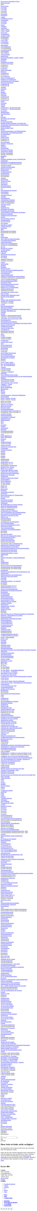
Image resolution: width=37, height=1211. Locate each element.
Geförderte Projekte (6, 414)
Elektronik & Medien (6, 307)
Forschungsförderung (6, 815)
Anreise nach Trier (6, 445)
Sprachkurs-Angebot (6, 225)
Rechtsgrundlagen (5, 126)
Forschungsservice (6, 320)
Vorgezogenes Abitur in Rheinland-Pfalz (12, 543)
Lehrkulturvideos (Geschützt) (9, 1118)
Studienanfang (5, 562)
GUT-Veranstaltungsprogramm (9, 882)
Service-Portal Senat (6, 345)
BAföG (3, 129)
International (4, 950)
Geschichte (4, 21)
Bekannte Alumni (5, 407)
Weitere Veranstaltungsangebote (9, 886)
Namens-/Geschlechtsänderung (9, 589)
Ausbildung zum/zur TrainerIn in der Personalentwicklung (16, 757)
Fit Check (3, 665)
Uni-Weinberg (4, 42)
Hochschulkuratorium (6, 354)
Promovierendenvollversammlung (10, 903)
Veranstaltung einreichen (7, 492)
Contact (3, 1179)
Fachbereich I (4, 65)
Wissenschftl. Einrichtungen (8, 254)
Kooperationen (5, 906)
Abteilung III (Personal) (7, 289)
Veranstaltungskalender (7, 431)
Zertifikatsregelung (6, 1120)
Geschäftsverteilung (6, 50)
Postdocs (3, 929)
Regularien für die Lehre (7, 711)
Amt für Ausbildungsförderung (9, 279)
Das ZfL (3, 246)
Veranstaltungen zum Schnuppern (10, 521)
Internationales (5, 148)
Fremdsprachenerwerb (7, 625)
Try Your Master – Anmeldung (9, 671)
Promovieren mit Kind (7, 892)
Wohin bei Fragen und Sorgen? (9, 576)
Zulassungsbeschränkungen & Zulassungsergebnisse (15, 548)
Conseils (3, 804)
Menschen (3, 429)
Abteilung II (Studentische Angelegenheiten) (13, 276)
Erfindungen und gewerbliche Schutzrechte (12, 859)
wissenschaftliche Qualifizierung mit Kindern (13, 212)
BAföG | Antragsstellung (7, 637)
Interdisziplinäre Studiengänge (9, 465)
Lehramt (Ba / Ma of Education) (9, 471)
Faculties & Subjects (9, 1184)
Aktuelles (3, 87)
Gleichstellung (5, 192)
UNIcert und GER (6, 226)
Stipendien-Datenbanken (7, 653)
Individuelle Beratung (6, 703)
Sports (6, 1190)
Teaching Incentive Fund (7, 725)
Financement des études (7, 803)
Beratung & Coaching (7, 248)
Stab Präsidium (5, 51)
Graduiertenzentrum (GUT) (8, 875)
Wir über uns (4, 182)
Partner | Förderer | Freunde (8, 398)
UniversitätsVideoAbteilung (8, 240)
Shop (5, 1192)
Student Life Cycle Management (9, 287)
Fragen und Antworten (7, 1101)
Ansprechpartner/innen (7, 275)
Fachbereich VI (5, 139)
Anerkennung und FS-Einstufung (10, 81)
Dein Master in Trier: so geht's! (9, 673)
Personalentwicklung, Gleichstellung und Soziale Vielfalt (16, 323)
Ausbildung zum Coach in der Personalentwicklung (15, 756)
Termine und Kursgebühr (7, 1042)
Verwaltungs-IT (5, 329)
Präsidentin (4, 59)
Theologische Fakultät (7, 151)
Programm (3, 490)
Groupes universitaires (7, 790)
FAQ (2, 559)
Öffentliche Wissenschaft (7, 771)
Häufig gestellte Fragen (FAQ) (9, 1048)
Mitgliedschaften (5, 420)
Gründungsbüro (5, 173)
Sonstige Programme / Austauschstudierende (13, 557)
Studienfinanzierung (6, 631)
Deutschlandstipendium (7, 409)
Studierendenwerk (6, 418)
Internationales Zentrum (7, 1090)
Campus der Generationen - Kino (10, 770)
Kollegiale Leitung (6, 900)
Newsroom (4, 862)
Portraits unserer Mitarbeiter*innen (10, 295)
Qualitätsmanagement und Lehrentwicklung (12, 737)
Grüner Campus (5, 29)
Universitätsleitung (6, 46)
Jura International (5, 114)
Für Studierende (5, 1081)
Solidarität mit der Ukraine (8, 959)
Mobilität (3, 784)
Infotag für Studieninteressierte (9, 506)
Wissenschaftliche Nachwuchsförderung (11, 836)
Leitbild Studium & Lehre (8, 709)
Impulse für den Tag (6, 168)
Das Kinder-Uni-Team (7, 500)
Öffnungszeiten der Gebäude (8, 601)
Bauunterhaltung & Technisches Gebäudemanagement (15, 309)
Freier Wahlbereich (6, 481)
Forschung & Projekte (7, 150)
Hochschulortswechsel (7, 598)
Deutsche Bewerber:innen (8, 540)
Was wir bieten (5, 293)
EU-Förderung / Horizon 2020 (9, 1061)
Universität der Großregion (8, 417)
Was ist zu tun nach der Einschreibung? (11, 565)
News (2, 421)
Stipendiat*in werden (6, 661)
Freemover (4, 995)
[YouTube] (7, 1209)
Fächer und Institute (6, 70)
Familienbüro (4, 161)
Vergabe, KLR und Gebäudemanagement (12, 270)
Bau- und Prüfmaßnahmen (8, 364)
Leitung (3, 262)
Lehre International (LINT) (8, 1104)
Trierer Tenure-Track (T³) (7, 895)
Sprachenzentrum (5, 220)
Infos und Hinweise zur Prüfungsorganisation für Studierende (17, 614)
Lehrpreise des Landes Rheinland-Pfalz (11, 728)
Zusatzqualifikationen (6, 621)
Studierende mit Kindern (7, 209)
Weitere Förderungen (6, 893)
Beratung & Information (7, 915)
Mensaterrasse (4, 389)
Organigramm (4, 20)
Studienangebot (5, 112)
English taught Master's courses (9, 470)
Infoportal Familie (5, 204)
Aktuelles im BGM (6, 165)
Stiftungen (3, 842)
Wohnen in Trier (5, 993)
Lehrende (3, 253)
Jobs (2, 298)
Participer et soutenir (6, 1098)
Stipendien (3, 642)
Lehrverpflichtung (5, 714)
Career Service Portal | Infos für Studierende (13, 681)
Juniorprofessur (5, 939)
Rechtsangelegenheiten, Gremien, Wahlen (12, 57)
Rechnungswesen (5, 268)
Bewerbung (4, 531)
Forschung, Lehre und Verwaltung (10, 1053)
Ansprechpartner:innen (7, 1007)
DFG (2, 837)
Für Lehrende (4, 1082)
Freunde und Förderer (7, 501)
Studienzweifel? (5, 607)
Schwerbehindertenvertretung (9, 190)
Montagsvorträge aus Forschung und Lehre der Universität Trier (18, 775)
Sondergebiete (4, 264)
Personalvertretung (6, 186)
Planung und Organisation (8, 1028)
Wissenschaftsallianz (6, 415)
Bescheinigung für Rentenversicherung (11, 590)
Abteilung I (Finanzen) (7, 259)
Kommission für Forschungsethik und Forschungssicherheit (17, 873)
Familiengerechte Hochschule (9, 215)
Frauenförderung (5, 198)
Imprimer (3, 1103)
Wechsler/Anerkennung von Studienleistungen (13, 131)
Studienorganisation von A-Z (8, 586)
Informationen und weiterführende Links (12, 854)
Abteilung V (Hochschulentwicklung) (11, 315)
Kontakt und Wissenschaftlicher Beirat (11, 1050)
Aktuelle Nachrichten (6, 1087)
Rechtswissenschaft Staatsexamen (10, 473)
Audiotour (3, 26)
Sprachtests (4, 228)
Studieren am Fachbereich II (8, 79)
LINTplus (3, 734)
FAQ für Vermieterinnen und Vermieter (11, 990)
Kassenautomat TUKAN (7, 600)
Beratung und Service (6, 739)
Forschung (3, 95)
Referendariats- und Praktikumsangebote (12, 132)
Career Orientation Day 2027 (9, 686)
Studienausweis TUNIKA (8, 606)
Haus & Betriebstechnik (7, 306)
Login (2, 434)
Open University (5, 776)
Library (6, 1185)
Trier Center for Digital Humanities (10, 239)
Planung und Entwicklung (8, 325)
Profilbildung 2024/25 (7, 18)
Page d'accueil (4, 6)
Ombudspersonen (5, 853)
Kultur (2, 793)
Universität (4, 7)
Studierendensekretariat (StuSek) (9, 284)
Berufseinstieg (4, 690)
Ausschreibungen (5, 273)
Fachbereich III (5, 84)
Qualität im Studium (6, 603)
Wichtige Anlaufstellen (7, 153)
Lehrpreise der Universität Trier (9, 726)
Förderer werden (5, 659)
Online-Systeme (5, 765)
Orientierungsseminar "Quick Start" (10, 964)
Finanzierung (4, 918)
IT (4, 1188)
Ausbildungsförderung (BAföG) (9, 634)
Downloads (4, 1121)
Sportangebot (4, 179)
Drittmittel (3, 267)
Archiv (2, 440)
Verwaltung (4, 256)
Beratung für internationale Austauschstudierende (14, 979)
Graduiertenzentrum (6, 171)
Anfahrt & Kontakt (6, 442)
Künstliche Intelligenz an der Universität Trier (13, 159)
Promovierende (5, 920)
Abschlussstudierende (6, 961)
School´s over (4, 517)
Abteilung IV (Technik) (7, 301)
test (1, 1125)
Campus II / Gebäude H (7, 371)
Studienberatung (5, 1000)
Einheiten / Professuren (7, 143)
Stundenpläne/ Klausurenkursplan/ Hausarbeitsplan (14, 125)
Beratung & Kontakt (6, 968)
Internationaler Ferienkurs (8, 1037)
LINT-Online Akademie (7, 1107)
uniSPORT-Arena (5, 386)
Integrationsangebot (6, 1001)
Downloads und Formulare (8, 118)
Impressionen (4, 45)
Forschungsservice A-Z (7, 848)
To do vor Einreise (6, 1031)
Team (2, 907)
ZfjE (2, 115)
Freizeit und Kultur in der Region (10, 1046)
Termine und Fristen (6, 1003)
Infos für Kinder (5, 496)
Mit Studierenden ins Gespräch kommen (12, 504)
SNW (2, 334)
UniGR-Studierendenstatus (8, 1079)
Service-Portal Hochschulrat (8, 353)
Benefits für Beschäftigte (7, 296)
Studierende (4, 251)
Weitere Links (4, 1086)
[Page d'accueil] (5, 3)
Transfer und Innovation (7, 328)
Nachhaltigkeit (5, 37)
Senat (2, 343)
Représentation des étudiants (8, 231)
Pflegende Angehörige (7, 214)
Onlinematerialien (5, 778)
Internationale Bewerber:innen (9, 550)
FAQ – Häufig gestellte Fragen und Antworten (13, 986)
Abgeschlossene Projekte (7, 379)
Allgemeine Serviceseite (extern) (9, 292)
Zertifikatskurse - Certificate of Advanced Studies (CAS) (16, 753)
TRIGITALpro (5, 732)
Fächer (2, 90)
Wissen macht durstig (6, 526)
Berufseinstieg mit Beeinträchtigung (10, 693)
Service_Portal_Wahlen (7, 362)
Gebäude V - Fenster (6, 384)
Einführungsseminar (6, 975)
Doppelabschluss (5, 593)
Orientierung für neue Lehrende (9, 718)
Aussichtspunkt (5, 34)
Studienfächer (4, 476)
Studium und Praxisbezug (8, 689)
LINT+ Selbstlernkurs (7, 1117)
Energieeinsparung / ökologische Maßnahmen (13, 395)
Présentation (4, 14)
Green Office (4, 40)
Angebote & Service (6, 195)
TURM (3, 336)
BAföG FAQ (4, 639)
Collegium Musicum (6, 798)
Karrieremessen (5, 684)
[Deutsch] (4, 1131)
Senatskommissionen (6, 346)
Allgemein (3, 89)
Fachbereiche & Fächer (7, 62)
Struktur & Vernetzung (7, 896)
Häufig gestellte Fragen (7, 128)
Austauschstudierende (7, 970)
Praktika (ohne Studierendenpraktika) (11, 300)
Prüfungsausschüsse (6, 617)
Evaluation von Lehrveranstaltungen (10, 717)
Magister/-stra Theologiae (8, 475)
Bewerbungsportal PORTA (8, 537)
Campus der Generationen (8, 762)
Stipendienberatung (6, 654)
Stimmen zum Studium (7, 404)
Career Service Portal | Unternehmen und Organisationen (16, 682)
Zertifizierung (4, 704)
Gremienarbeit (4, 340)
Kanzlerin (3, 61)
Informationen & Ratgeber (8, 878)
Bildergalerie (4, 489)
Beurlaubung (4, 592)
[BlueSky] (4, 1209)
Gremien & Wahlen (6, 337)
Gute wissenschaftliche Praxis (9, 850)
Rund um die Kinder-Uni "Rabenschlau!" (12, 495)
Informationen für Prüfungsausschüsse (11, 618)
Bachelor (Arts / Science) (7, 467)
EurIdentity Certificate (7, 1084)
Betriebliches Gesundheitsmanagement (11, 162)
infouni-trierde (4, 1178)
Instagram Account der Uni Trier (9, 515)
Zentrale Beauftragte (6, 242)
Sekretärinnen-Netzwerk (7, 331)
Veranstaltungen (5, 948)
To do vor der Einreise (7, 1004)
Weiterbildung (4, 740)
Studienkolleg (4, 554)
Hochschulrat (4, 348)
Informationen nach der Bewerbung (10, 984)
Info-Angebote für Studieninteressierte (11, 514)
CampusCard (4, 743)
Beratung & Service (6, 806)
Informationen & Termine (8, 357)
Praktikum (3, 628)
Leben (2, 779)
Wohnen (3, 782)
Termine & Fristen (6, 609)
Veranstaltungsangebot (7, 687)
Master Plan (4, 662)
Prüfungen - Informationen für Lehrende (12, 615)
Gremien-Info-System (6, 342)
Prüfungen (3, 71)
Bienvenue (4, 120)
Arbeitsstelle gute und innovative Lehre (11, 318)
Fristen (2, 561)
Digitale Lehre (5, 706)
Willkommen (4, 1093)
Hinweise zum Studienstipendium (10, 829)
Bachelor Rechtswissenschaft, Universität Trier (13, 123)
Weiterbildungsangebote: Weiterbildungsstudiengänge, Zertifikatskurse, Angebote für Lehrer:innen (15, 745)
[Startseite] (10, 1)
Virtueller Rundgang (6, 450)
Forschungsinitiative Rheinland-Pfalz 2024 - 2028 (14, 831)
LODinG (3, 834)
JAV (2, 189)
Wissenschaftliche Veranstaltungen (10, 823)
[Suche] (1, 1136)
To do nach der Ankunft (7, 1006)
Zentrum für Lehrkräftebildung (9, 243)
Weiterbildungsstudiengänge (8, 748)
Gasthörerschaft (5, 767)
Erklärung (3, 439)
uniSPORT (4, 373)
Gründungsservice (6, 861)
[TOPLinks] (4, 351)
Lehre (2, 695)
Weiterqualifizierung (6, 917)
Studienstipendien (5, 646)
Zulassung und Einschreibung (9, 1014)
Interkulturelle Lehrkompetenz (9, 1111)
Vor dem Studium (5, 250)
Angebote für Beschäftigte (8, 167)
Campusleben (4, 428)
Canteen (6, 1187)
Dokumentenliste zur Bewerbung (10, 546)
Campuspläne (4, 448)
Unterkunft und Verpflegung (8, 1043)
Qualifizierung (5, 698)
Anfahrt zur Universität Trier (8, 446)
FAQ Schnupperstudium (7, 523)
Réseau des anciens (6, 401)
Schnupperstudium (6, 518)
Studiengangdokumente (7, 715)
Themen (3, 392)
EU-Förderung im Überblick (8, 839)
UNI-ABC (4, 579)
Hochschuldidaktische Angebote (9, 701)
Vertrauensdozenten (6, 870)
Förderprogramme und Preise (9, 721)
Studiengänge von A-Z (7, 462)
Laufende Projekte (6, 368)
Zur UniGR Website (6, 1089)
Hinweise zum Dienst (6, 534)
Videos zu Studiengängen (8, 509)
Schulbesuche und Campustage (9, 511)
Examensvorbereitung (7, 121)
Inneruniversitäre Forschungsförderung (11, 818)
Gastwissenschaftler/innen (8, 1025)
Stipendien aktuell (5, 645)
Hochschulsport (5, 175)
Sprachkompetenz (5, 1115)
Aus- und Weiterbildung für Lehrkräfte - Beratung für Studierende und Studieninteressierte (15, 760)
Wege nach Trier (5, 956)
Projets (2, 1095)
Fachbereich (4, 68)
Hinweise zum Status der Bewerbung (11, 536)
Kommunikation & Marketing (9, 321)
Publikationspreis (5, 890)
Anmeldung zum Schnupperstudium (10, 529)
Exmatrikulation (5, 595)
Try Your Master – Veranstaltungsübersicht (12, 670)
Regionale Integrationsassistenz (9, 987)
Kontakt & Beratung (6, 846)
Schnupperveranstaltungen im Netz (10, 525)
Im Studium (4, 111)
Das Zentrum (4, 223)
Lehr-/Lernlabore (5, 751)
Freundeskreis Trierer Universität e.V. (11, 411)
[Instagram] (9, 1209)
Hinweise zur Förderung (7, 828)
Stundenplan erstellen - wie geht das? (11, 581)
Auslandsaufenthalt (6, 626)
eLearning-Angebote (6, 884)
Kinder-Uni (4, 486)
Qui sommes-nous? (6, 1100)
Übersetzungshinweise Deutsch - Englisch (12, 1062)
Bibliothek (3, 156)
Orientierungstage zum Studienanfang (11, 567)
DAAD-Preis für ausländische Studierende (12, 967)
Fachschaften (4, 237)
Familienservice (5, 207)
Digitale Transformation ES (8, 736)
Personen (3, 117)
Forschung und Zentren (7, 82)
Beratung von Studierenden (8, 1114)
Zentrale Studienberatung (7, 286)
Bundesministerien (6, 840)
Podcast (3, 25)
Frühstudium (4, 503)
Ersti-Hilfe (3, 578)
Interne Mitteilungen (6, 436)
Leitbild (3, 17)
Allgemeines (4, 184)
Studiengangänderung (7, 596)
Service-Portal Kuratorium (8, 356)
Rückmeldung (4, 604)
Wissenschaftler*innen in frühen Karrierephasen (14, 909)
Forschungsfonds (5, 821)
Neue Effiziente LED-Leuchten (9, 375)
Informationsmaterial (6, 1064)
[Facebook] (2, 1209)
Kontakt (3, 217)
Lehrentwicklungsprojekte (8, 729)
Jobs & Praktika (5, 801)
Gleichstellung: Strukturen (8, 200)
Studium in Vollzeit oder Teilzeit (9, 478)
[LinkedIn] (12, 1209)
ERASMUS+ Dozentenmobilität (9, 1057)
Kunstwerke (4, 32)
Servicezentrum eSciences (8, 218)
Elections (3, 359)
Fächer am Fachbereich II (8, 78)
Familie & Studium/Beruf (7, 201)
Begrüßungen (4, 570)
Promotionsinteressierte (7, 912)
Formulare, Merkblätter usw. (8, 311)
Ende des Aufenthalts (6, 981)
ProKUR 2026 (5, 137)
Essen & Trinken (5, 786)
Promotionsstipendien (6, 648)
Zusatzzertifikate (5, 479)
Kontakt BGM (5, 170)
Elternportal (4, 493)
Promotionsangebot (6, 1012)
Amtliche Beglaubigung (7, 539)
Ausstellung (4, 28)
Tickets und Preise (6, 181)
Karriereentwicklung (6, 926)
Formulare (3, 640)
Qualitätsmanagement (6, 326)
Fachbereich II (5, 73)
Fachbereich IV (5, 96)
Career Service (5, 678)
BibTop (3, 390)
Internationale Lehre (6, 707)
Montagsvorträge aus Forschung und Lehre (12, 768)
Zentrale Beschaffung (6, 271)
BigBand (3, 796)
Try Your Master (5, 667)
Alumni (3, 106)
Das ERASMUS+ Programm (9, 1056)
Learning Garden (5, 36)
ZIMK (2, 157)
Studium (3, 92)
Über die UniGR (5, 1071)
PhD (2, 556)
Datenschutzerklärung (7, 1129)
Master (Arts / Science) (7, 468)
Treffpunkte (4, 800)
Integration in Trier (6, 1065)
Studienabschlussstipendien (8, 965)
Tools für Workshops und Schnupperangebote (13, 512)
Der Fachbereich (5, 76)
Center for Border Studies (8, 1073)
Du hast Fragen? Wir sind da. (9, 675)
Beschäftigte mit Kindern (7, 211)
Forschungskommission (7, 871)
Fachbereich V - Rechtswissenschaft (10, 107)
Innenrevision (4, 56)
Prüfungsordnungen (6, 620)
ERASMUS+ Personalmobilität (9, 1059)
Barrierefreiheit (5, 396)
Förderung (3, 887)
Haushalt (3, 265)
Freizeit (3, 787)
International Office (6, 282)
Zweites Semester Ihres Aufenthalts (10, 982)
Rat (2, 901)
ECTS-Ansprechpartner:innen (9, 976)
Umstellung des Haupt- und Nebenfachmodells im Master (16, 676)
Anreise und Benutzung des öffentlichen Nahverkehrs (15, 1045)
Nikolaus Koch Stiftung (7, 825)
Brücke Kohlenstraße (6, 387)
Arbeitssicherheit (5, 54)
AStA (2, 236)
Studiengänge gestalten (7, 720)
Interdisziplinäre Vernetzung (8, 904)
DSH (2, 229)
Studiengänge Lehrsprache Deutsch (10, 545)
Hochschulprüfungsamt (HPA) (9, 281)
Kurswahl (3, 978)
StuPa (2, 234)
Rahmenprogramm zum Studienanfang (11, 575)
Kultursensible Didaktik (7, 1112)
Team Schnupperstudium (7, 528)
